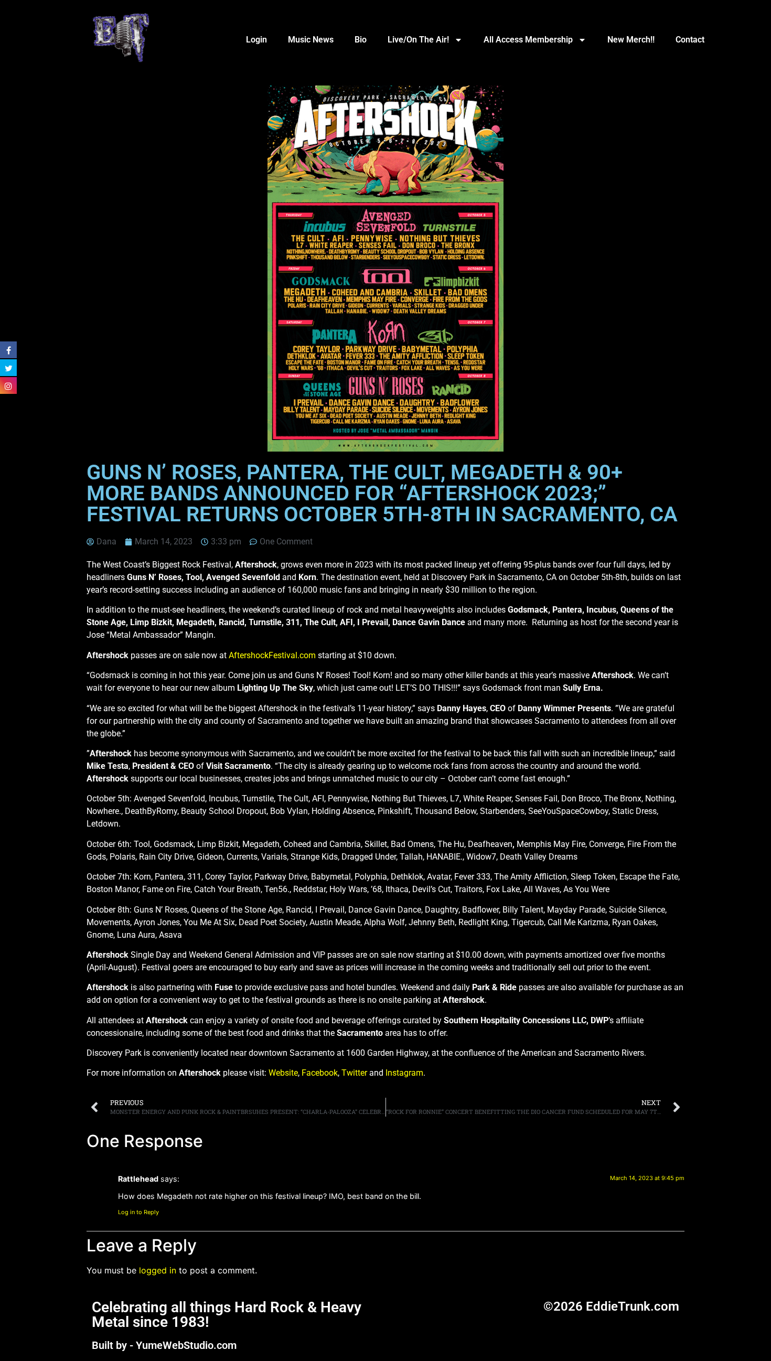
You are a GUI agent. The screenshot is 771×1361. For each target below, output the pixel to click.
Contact (690, 40)
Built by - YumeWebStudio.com (164, 1345)
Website (283, 1073)
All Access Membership (528, 40)
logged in (157, 1270)
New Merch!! (631, 40)
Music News (311, 40)
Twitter (354, 1073)
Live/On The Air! (418, 40)
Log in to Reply (138, 1212)
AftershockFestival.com (272, 655)
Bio (361, 40)
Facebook (320, 1073)
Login (256, 40)
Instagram (404, 1073)
